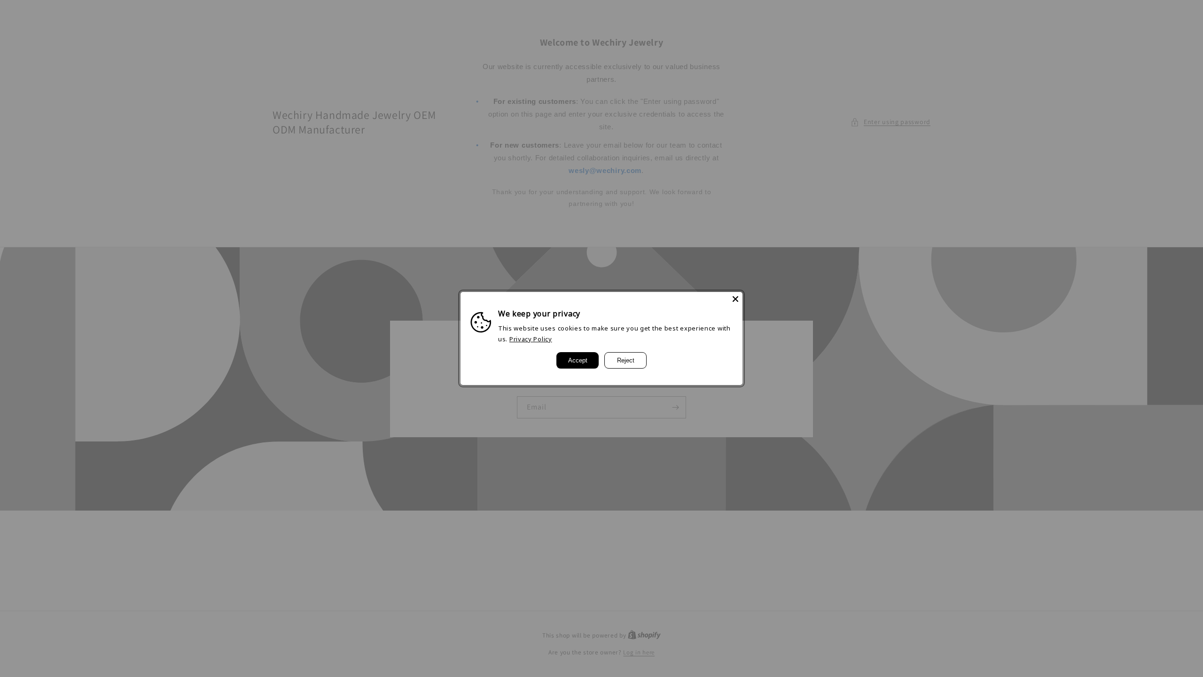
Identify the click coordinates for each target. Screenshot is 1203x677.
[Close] (735, 299)
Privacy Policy (530, 339)
